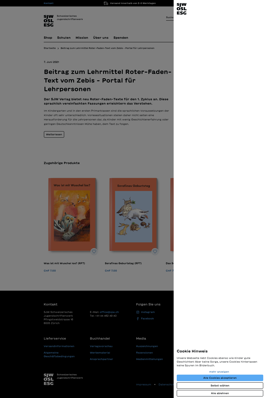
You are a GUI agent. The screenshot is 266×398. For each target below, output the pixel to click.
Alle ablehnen (220, 393)
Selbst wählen (220, 385)
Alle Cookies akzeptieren (220, 378)
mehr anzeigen (219, 371)
